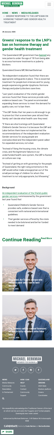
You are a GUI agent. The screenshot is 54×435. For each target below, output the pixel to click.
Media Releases (29, 13)
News (15, 13)
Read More (46, 238)
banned (42, 55)
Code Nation (30, 426)
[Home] (12, 4)
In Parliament (7, 392)
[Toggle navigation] (49, 4)
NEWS (4, 380)
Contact (23, 389)
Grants (23, 386)
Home (5, 13)
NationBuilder (44, 426)
